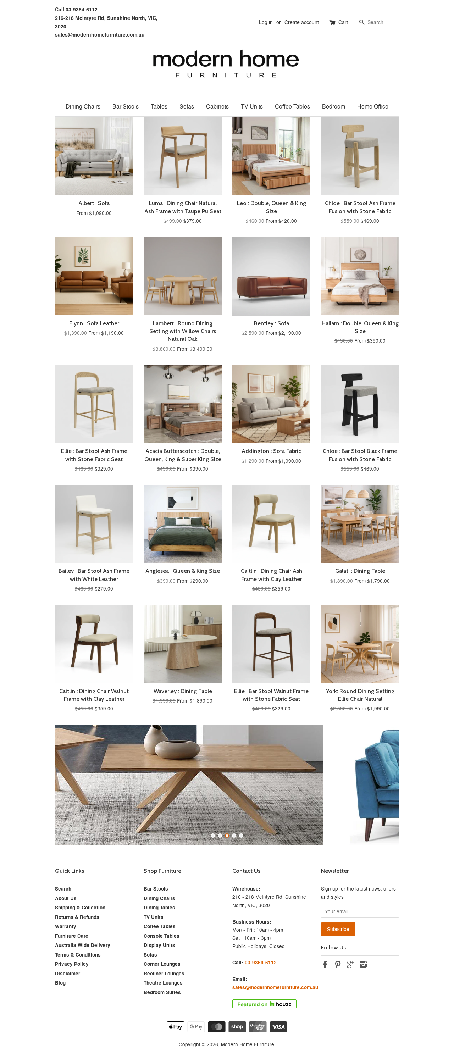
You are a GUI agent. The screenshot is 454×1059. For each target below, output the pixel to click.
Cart (343, 22)
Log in (266, 22)
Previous (70, 785)
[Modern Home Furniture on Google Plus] (350, 965)
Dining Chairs (83, 106)
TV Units (252, 106)
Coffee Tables (292, 106)
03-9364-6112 (261, 962)
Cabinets (217, 106)
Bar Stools (125, 106)
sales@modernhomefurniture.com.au (100, 34)
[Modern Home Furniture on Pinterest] (338, 965)
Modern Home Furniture (247, 1044)
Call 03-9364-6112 (76, 9)
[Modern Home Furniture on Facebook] (325, 965)
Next (384, 785)
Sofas (186, 106)
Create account (301, 22)
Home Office (372, 106)
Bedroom (333, 106)
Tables (159, 106)
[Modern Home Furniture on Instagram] (363, 965)
